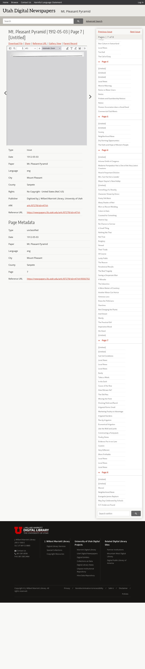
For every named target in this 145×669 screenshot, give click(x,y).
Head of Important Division (108, 172)
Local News (102, 48)
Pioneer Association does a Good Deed (113, 107)
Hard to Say (102, 219)
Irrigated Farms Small (106, 407)
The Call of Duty (104, 56)
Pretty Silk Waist (104, 198)
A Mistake (102, 279)
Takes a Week (103, 377)
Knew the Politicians (106, 301)
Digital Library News (85, 565)
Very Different (103, 450)
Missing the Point (105, 399)
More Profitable (104, 454)
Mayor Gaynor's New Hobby (109, 181)
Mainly (101, 318)
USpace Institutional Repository (85, 570)
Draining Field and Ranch (108, 403)
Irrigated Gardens (105, 416)
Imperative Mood (105, 326)
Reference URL (40, 43)
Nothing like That (105, 232)
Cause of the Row (105, 386)
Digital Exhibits (83, 557)
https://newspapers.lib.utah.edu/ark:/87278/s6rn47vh (53, 212)
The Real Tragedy (105, 271)
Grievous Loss (103, 296)
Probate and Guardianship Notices (111, 98)
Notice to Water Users (107, 90)
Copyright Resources (55, 554)
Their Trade (102, 249)
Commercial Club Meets (107, 111)
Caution (101, 446)
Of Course (102, 254)
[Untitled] (102, 68)
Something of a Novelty (107, 190)
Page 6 (105, 150)
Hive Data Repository (86, 575)
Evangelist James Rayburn (108, 496)
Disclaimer (123, 588)
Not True (101, 237)
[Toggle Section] (99, 61)
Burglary (101, 241)
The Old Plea (103, 394)
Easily (100, 373)
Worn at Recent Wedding (108, 207)
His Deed (101, 331)
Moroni (101, 488)
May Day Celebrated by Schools (110, 500)
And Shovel (102, 314)
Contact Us (26, 2)
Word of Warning (105, 85)
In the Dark (102, 381)
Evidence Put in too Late (107, 441)
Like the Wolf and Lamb (107, 428)
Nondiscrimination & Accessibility (89, 588)
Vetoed (101, 245)
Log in (141, 2)
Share (27, 43)
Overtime (102, 305)
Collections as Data (85, 561)
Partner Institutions (115, 549)
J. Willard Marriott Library (24, 539)
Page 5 (105, 116)
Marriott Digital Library (86, 549)
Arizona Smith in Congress (108, 161)
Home (5, 2)
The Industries (103, 284)
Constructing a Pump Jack (108, 433)
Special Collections (54, 550)
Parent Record (70, 43)
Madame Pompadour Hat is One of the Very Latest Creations (118, 166)
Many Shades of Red (106, 202)
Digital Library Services (56, 546)
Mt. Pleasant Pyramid (75, 11)
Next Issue (135, 31)
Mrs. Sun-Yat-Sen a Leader (108, 177)
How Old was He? (105, 390)
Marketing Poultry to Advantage (110, 411)
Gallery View (55, 43)
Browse (14, 2)
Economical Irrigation (106, 424)
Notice (100, 94)
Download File (15, 43)
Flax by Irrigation (104, 420)
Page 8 (105, 472)
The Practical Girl (105, 322)
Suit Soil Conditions (105, 356)
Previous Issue (105, 31)
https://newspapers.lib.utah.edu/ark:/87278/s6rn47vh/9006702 (58, 278)
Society (101, 132)
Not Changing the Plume (107, 309)
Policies (125, 594)
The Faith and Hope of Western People (113, 145)
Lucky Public (103, 258)
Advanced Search (94, 21)
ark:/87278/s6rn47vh (37, 205)
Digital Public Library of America (116, 562)
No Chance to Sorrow (106, 224)
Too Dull (101, 52)
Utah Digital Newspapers (87, 553)
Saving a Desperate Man (108, 275)
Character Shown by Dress (108, 194)
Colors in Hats (103, 211)
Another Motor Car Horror (108, 292)
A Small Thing (103, 228)
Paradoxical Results (106, 267)
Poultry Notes (103, 437)
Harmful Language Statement (48, 2)
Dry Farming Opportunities (108, 140)
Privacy (67, 588)
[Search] (78, 21)
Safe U (111, 588)
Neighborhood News (106, 136)
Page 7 (105, 340)
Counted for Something (107, 215)
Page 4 (105, 61)
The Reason (102, 262)
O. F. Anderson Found (106, 505)
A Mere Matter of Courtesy (108, 288)
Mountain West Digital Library (116, 555)
